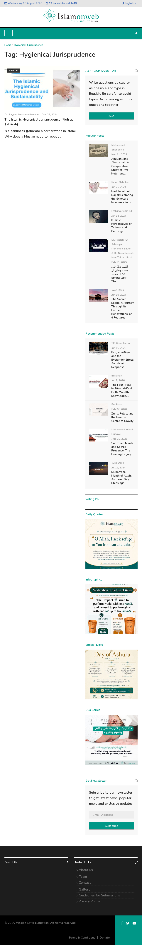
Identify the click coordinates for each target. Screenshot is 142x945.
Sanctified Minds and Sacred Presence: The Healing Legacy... (122, 448)
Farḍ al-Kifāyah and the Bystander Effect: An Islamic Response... (122, 359)
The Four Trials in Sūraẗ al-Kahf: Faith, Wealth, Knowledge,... (122, 390)
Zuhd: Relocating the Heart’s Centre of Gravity (122, 417)
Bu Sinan (116, 375)
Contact (85, 882)
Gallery (84, 889)
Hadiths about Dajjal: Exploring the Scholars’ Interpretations (122, 196)
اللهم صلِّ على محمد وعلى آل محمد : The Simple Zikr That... (119, 274)
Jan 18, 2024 (118, 216)
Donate (105, 937)
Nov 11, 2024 (119, 154)
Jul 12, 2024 (118, 467)
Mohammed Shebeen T (118, 147)
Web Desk (117, 290)
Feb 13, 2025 (119, 262)
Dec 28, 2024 (49, 114)
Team (83, 876)
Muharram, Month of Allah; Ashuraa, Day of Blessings (121, 477)
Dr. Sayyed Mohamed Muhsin (22, 114)
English (129, 3)
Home (7, 45)
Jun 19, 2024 (118, 295)
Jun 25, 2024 (118, 187)
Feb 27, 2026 (119, 409)
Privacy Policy (89, 901)
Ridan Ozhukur (120, 182)
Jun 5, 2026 (118, 380)
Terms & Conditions (82, 937)
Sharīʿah (13, 70)
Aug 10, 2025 (119, 439)
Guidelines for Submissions (99, 895)
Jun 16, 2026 (118, 348)
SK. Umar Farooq (121, 343)
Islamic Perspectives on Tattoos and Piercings (121, 225)
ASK (111, 116)
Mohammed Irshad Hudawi (122, 432)
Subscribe (111, 826)
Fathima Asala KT (121, 211)
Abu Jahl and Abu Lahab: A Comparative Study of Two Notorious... (120, 166)
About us (86, 870)
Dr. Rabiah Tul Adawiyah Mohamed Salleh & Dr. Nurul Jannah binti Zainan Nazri (122, 248)
